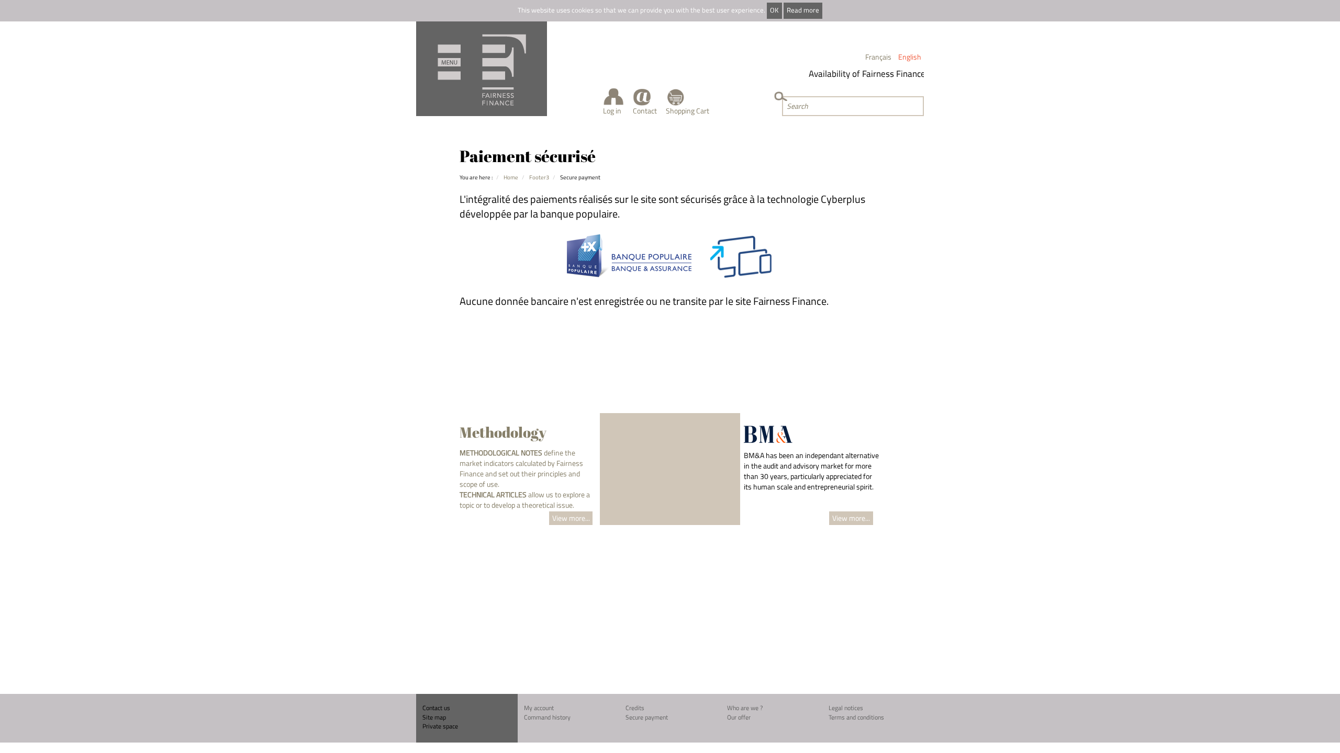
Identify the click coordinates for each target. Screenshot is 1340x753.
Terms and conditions (856, 717)
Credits (635, 708)
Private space (440, 726)
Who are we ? (745, 708)
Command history (547, 717)
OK (774, 10)
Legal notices (846, 708)
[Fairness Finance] (481, 68)
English (909, 56)
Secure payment (647, 717)
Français (878, 56)
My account (539, 708)
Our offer (739, 717)
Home (511, 177)
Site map (434, 717)
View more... (571, 517)
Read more (803, 10)
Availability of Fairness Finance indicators (879, 74)
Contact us (436, 708)
